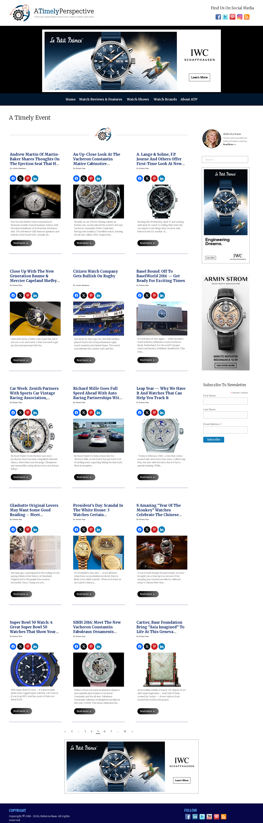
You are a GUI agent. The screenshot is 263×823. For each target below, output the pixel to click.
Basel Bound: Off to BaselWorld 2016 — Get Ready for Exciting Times (161, 276)
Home (71, 99)
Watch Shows (138, 99)
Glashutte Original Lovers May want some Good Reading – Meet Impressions (34, 512)
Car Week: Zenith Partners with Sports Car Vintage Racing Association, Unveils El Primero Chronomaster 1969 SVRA (34, 397)
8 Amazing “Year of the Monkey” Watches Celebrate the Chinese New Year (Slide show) (159, 512)
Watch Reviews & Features (100, 99)
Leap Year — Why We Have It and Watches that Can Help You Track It (161, 393)
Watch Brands (165, 99)
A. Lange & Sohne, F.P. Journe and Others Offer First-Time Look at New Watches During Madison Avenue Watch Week (160, 163)
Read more (19, 243)
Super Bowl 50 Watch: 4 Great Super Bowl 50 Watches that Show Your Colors (33, 629)
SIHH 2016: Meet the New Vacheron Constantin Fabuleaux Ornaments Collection (97, 629)
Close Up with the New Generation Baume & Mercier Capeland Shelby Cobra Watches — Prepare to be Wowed (34, 280)
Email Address (212, 424)
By (18, 168)
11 (125, 731)
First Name (209, 395)
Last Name (209, 409)
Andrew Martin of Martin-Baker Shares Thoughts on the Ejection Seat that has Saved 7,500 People (35, 161)
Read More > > (229, 144)
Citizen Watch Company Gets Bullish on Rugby (95, 273)
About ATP (189, 99)
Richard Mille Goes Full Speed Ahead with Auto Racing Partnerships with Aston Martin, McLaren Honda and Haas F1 (97, 397)
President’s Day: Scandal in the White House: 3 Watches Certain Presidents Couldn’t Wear (98, 512)
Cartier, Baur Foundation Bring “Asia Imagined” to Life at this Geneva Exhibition (160, 629)
